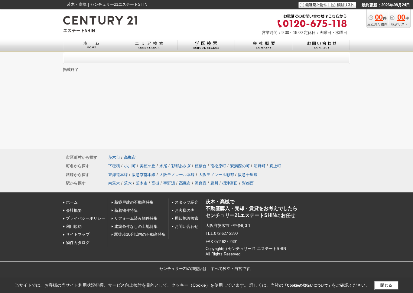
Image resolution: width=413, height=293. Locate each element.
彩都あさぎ (181, 166)
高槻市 (130, 157)
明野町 (259, 166)
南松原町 (218, 166)
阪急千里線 (248, 174)
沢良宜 (201, 183)
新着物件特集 (126, 210)
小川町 (130, 166)
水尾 (163, 166)
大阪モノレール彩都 (216, 174)
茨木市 (114, 157)
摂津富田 (230, 183)
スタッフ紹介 (186, 202)
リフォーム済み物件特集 (136, 218)
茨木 (128, 183)
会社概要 (74, 210)
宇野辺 (169, 183)
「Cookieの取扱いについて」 (307, 285)
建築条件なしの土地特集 (136, 226)
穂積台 (201, 166)
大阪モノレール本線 (177, 174)
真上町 (275, 166)
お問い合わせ (186, 226)
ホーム (72, 202)
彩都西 (248, 183)
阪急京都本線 (143, 174)
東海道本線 (118, 174)
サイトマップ (77, 234)
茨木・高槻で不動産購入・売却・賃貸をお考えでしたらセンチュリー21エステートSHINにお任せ (252, 208)
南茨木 (114, 183)
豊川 (214, 183)
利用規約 (74, 226)
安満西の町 (240, 166)
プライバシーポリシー (85, 218)
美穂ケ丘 (147, 166)
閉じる (386, 285)
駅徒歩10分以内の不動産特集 (140, 234)
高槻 (155, 183)
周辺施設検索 (186, 218)
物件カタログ (77, 242)
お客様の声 (184, 210)
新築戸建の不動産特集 (134, 202)
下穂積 (114, 166)
